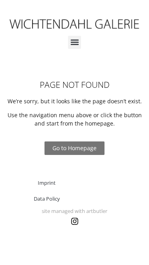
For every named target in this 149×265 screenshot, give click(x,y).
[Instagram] (74, 221)
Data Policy (47, 198)
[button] (74, 42)
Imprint (47, 182)
